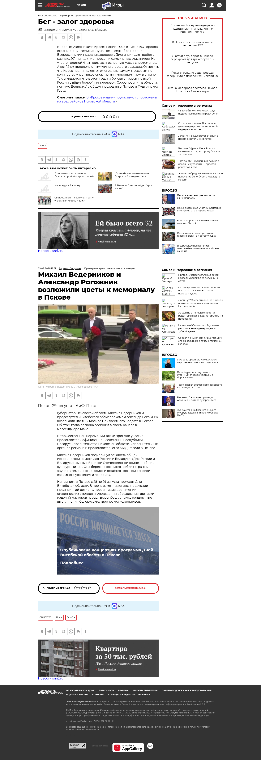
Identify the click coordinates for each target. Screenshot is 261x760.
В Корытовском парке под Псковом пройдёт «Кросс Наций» (74, 175)
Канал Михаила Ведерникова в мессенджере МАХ (68, 386)
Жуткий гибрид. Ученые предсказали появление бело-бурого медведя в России (200, 176)
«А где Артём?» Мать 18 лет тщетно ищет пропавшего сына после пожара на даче (199, 290)
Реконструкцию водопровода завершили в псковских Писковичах (192, 74)
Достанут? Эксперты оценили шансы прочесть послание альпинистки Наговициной (200, 303)
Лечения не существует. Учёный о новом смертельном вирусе (198, 137)
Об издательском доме (80, 690)
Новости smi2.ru (50, 251)
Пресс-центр (106, 690)
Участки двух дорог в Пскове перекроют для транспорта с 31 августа (192, 59)
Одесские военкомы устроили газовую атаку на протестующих (196, 234)
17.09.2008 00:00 (47, 15)
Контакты (98, 694)
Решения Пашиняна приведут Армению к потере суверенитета (196, 398)
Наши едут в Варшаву (67, 185)
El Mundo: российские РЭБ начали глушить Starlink (197, 222)
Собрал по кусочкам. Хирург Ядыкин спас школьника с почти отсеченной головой (200, 340)
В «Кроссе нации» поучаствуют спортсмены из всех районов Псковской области (107, 99)
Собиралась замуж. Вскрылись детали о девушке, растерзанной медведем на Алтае (198, 126)
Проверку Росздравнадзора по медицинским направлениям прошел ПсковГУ (192, 29)
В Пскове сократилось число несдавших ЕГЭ (192, 44)
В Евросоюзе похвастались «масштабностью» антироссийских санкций (198, 248)
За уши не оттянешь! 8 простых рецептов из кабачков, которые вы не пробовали (200, 315)
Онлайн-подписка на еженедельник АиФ (187, 690)
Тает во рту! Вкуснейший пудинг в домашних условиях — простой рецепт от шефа (198, 164)
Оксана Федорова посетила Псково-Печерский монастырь (192, 89)
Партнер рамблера (99, 746)
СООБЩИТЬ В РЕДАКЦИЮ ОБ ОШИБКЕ (129, 694)
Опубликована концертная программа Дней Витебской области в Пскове (106, 552)
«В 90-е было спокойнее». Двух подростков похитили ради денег (198, 112)
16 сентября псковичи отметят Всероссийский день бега (133, 175)
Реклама (123, 690)
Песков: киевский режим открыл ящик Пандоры (196, 196)
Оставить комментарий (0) (130, 588)
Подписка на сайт (77, 694)
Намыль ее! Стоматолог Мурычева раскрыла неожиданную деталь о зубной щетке (198, 328)
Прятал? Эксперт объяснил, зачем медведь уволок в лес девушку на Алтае (198, 277)
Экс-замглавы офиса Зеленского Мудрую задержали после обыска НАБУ (197, 413)
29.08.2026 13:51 (47, 268)
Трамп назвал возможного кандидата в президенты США (199, 386)
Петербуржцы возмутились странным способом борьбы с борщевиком (195, 375)
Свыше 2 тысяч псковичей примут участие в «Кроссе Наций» (74, 199)
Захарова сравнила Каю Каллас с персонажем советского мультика (197, 361)
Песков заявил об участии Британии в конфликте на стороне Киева (199, 209)
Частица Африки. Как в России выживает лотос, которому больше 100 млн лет (199, 151)
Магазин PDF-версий (145, 690)
